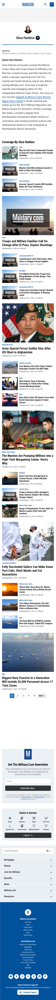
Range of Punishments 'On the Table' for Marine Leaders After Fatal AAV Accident (36, 511)
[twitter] (28, 976)
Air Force (28, 922)
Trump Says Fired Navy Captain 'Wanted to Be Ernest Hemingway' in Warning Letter (36, 292)
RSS (28, 965)
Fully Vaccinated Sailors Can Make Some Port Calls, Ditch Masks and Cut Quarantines (27, 570)
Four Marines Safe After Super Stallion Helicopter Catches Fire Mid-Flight (35, 367)
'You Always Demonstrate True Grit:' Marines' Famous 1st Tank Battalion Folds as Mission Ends (34, 606)
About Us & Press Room (28, 944)
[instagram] (22, 976)
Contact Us (28, 950)
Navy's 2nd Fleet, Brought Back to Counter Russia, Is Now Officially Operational (33, 478)
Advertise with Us (28, 952)
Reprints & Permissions (28, 955)
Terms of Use (26, 797)
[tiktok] (33, 976)
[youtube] (10, 976)
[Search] (45, 4)
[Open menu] (3, 4)
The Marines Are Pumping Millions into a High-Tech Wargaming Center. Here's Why (27, 459)
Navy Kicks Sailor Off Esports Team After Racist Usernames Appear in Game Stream (36, 400)
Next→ (42, 696)
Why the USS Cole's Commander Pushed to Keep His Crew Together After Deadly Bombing (36, 153)
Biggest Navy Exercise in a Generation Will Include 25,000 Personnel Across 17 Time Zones (27, 681)
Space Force (28, 935)
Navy (28, 933)
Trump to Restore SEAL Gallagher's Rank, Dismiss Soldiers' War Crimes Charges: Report (34, 494)
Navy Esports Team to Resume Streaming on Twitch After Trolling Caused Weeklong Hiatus (33, 383)
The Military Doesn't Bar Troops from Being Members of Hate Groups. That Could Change (35, 276)
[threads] (45, 976)
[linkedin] (39, 976)
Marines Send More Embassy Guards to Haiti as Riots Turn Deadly (35, 169)
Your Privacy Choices (28, 963)
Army (28, 925)
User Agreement (28, 957)
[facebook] (16, 976)
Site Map (28, 968)
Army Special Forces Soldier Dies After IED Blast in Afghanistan (26, 350)
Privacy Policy (39, 797)
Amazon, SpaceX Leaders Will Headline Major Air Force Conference (36, 185)
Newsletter (28, 947)
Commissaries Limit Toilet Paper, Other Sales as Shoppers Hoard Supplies (35, 260)
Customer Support (29, 992)
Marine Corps (28, 930)
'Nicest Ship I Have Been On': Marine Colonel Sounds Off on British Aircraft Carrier (35, 589)
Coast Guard (28, 927)
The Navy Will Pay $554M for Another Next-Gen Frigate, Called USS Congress (35, 622)
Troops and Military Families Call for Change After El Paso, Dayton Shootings (27, 243)
